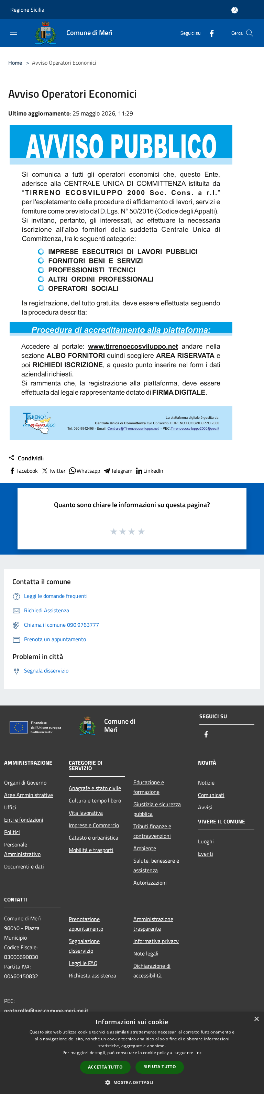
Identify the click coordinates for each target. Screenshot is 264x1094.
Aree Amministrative (28, 795)
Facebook (27, 471)
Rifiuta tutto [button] (159, 1067)
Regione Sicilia (27, 10)
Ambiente (144, 848)
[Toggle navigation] (14, 32)
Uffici (10, 807)
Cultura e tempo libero (95, 800)
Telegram (121, 471)
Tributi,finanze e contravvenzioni (152, 831)
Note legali (145, 953)
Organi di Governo (25, 782)
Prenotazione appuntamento (86, 924)
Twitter (57, 471)
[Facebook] (209, 32)
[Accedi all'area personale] (234, 10)
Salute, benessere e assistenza (156, 865)
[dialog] (132, 1053)
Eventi (205, 854)
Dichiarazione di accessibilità (151, 971)
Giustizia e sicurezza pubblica (157, 809)
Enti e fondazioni (23, 820)
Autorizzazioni (150, 882)
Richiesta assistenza (92, 975)
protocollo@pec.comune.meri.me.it (46, 1010)
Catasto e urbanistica (93, 837)
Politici (12, 832)
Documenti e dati (24, 866)
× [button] (256, 1019)
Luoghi (206, 841)
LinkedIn (153, 471)
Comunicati (211, 795)
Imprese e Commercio (94, 825)
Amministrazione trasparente (153, 924)
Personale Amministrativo (22, 849)
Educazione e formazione (148, 787)
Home (15, 62)
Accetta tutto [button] (105, 1067)
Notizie (206, 782)
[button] (131, 1082)
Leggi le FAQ (83, 963)
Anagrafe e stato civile (95, 788)
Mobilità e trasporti (91, 850)
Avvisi (205, 807)
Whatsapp (88, 471)
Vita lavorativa (86, 813)
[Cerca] (249, 33)
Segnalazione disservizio (84, 946)
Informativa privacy (156, 941)
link (198, 1052)
